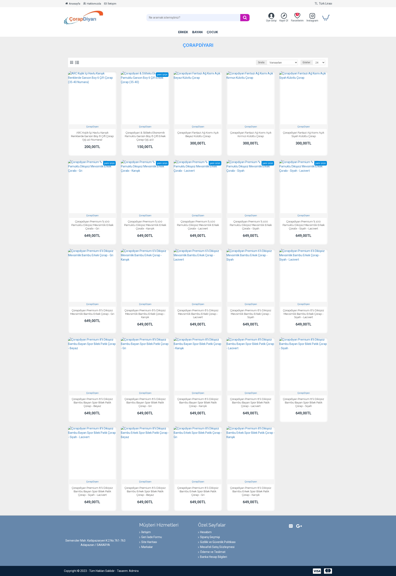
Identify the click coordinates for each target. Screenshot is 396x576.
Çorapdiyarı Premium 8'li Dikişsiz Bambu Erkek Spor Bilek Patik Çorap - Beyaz (145, 491)
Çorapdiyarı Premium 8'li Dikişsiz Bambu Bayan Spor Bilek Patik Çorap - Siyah (303, 402)
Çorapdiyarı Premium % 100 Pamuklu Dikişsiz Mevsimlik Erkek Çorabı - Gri (92, 225)
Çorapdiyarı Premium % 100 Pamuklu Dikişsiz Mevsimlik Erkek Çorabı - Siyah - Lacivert (304, 225)
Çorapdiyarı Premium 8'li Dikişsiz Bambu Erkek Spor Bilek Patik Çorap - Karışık (250, 491)
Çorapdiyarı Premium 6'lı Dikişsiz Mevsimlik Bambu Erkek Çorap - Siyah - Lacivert (303, 314)
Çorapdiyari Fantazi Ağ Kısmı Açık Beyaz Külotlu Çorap (198, 134)
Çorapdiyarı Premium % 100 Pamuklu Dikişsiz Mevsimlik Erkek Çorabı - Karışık (145, 225)
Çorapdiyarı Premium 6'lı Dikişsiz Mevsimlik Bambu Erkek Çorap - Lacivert (197, 314)
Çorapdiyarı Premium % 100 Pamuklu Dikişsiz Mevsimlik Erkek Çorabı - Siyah (251, 225)
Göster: (307, 62)
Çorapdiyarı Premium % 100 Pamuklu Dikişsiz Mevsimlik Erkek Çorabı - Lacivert (198, 225)
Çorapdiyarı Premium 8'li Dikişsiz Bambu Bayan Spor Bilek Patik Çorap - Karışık (197, 402)
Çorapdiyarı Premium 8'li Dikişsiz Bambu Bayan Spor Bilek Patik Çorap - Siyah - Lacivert (92, 491)
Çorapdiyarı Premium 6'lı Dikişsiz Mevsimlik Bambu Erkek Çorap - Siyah (250, 314)
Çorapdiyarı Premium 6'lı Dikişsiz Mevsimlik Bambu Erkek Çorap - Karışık (145, 314)
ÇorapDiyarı (92, 126)
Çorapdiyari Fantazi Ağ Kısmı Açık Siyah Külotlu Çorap (303, 134)
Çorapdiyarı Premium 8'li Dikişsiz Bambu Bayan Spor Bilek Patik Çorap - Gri (145, 402)
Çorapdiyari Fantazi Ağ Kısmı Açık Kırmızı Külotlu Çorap (250, 134)
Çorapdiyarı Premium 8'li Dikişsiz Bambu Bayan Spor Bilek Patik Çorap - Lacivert (250, 402)
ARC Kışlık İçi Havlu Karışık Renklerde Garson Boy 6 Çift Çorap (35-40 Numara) (92, 136)
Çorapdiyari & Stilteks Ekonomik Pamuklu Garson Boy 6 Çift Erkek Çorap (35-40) (145, 136)
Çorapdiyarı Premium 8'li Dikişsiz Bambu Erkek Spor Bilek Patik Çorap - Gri (197, 491)
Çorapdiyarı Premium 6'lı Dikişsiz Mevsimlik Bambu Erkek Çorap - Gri (92, 312)
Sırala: (261, 62)
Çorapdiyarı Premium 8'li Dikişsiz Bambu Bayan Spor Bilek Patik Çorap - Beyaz (92, 402)
